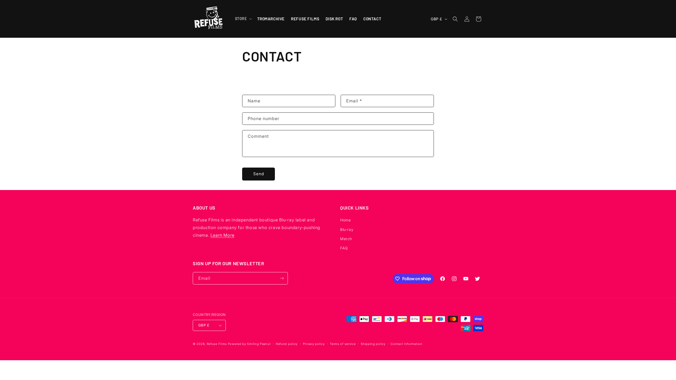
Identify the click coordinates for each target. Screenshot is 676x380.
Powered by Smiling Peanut (249, 344)
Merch (346, 238)
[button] (243, 18)
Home (345, 220)
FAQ (344, 248)
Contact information (406, 344)
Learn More (222, 235)
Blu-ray (346, 229)
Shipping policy (373, 344)
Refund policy (287, 344)
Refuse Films (217, 344)
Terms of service (342, 344)
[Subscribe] (282, 278)
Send (258, 173)
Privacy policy (314, 344)
